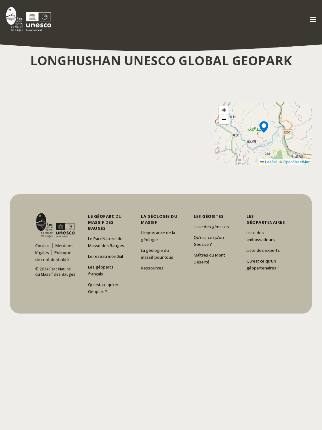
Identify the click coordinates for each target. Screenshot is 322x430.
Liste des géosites (211, 226)
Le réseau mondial (105, 256)
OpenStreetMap (296, 161)
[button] (263, 133)
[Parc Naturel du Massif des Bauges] (27, 18)
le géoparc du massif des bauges (105, 222)
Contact (42, 245)
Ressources (152, 268)
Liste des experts (263, 250)
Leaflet (270, 161)
